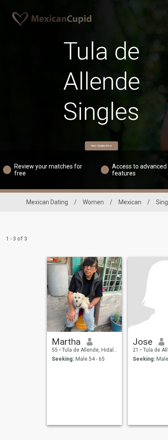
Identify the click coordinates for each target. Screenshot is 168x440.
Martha (66, 342)
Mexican (129, 202)
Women (93, 202)
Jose (142, 342)
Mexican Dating (47, 202)
